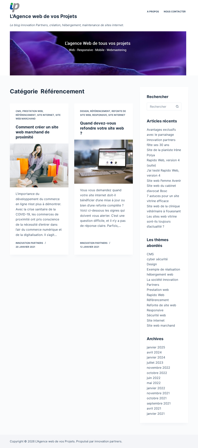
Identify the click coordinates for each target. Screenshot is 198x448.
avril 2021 (154, 408)
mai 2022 (154, 383)
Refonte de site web (161, 305)
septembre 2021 (159, 403)
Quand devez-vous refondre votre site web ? (102, 128)
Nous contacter (175, 11)
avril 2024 (154, 352)
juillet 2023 (155, 362)
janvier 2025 (156, 347)
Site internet (45, 114)
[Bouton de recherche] (177, 106)
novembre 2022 (158, 367)
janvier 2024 (156, 357)
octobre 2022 (157, 373)
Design (84, 111)
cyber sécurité (157, 259)
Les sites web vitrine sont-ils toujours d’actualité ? (162, 221)
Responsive (99, 114)
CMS (18, 111)
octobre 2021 (156, 398)
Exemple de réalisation (163, 269)
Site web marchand (161, 325)
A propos (153, 11)
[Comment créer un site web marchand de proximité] (39, 165)
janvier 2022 (156, 388)
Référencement (26, 114)
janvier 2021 (156, 414)
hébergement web (160, 274)
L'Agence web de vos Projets (43, 16)
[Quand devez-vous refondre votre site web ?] (103, 161)
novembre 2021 (158, 393)
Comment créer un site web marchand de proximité (37, 132)
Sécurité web (156, 315)
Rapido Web (155, 295)
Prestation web (32, 111)
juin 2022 (153, 378)
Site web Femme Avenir (164, 181)
